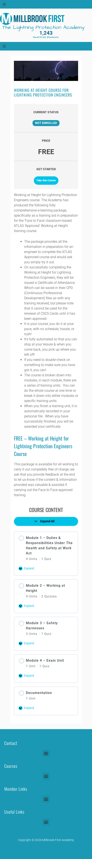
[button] (46, 753)
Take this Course (46, 180)
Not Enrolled (46, 123)
